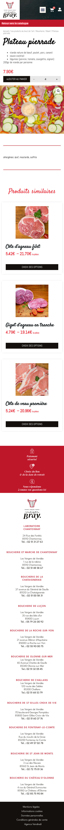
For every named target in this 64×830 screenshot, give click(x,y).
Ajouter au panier (17, 79)
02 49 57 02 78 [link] (35, 743)
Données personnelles (32, 816)
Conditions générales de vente (32, 820)
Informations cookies (32, 811)
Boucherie (40, 31)
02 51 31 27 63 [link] (35, 542)
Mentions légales (31, 807)
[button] (43, 10)
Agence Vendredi (33, 824)
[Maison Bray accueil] (32, 509)
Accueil (6, 31)
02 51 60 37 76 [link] (35, 719)
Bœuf (48, 31)
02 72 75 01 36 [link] (35, 769)
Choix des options (32, 267)
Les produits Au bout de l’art (22, 31)
